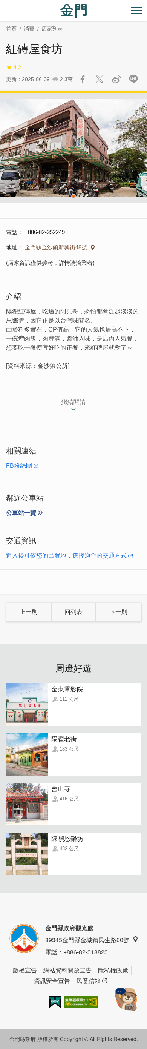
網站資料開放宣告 (67, 970)
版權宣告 (25, 970)
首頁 (11, 29)
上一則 (29, 612)
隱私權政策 (113, 970)
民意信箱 (89, 980)
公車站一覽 (21, 513)
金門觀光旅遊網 (73, 10)
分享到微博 (116, 79)
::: (2, 4)
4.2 (17, 67)
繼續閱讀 (73, 402)
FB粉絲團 (19, 465)
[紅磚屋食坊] (73, 148)
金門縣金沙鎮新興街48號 (56, 247)
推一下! (99, 79)
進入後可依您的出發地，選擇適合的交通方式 (66, 555)
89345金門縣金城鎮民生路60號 (87, 939)
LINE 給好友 (133, 79)
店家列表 (52, 29)
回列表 (73, 612)
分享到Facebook (82, 79)
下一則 (118, 612)
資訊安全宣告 (52, 980)
